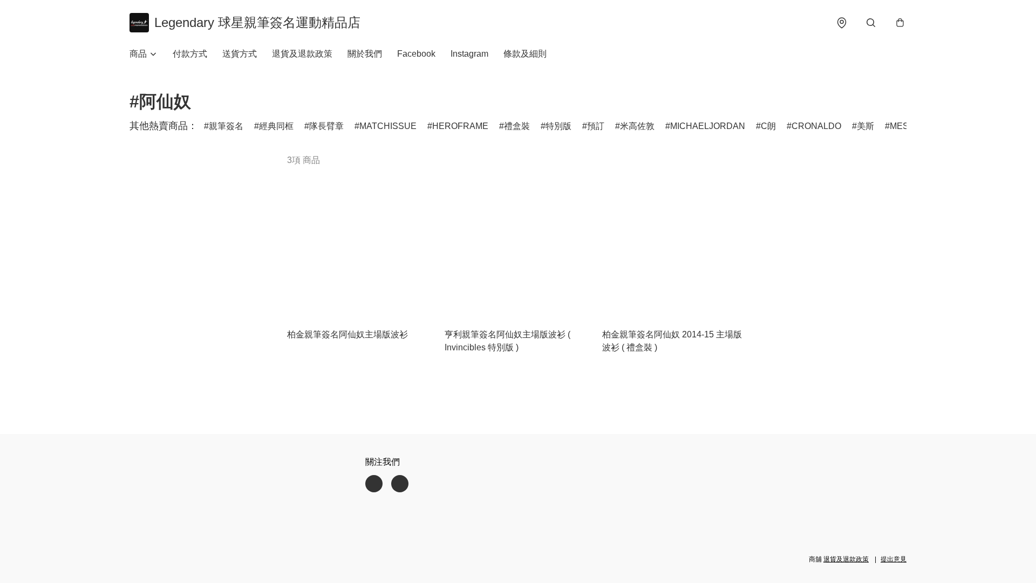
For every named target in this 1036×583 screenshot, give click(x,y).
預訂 (595, 126)
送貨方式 (239, 53)
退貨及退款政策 (302, 53)
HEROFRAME (460, 126)
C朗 (768, 126)
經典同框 (276, 126)
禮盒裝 (517, 126)
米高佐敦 (637, 126)
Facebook (416, 53)
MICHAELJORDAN (707, 126)
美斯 (865, 126)
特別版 (558, 126)
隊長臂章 (326, 126)
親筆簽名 (226, 126)
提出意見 (893, 559)
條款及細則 (525, 53)
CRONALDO (816, 126)
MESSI (903, 126)
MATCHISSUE (388, 126)
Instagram (469, 53)
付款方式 (190, 53)
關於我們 (364, 53)
